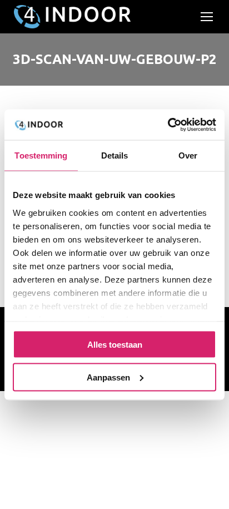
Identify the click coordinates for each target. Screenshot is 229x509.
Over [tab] (187, 155)
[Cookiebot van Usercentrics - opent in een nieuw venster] (167, 124)
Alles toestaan (114, 344)
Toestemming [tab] (40, 155)
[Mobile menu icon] (207, 17)
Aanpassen (108, 377)
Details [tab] (114, 155)
